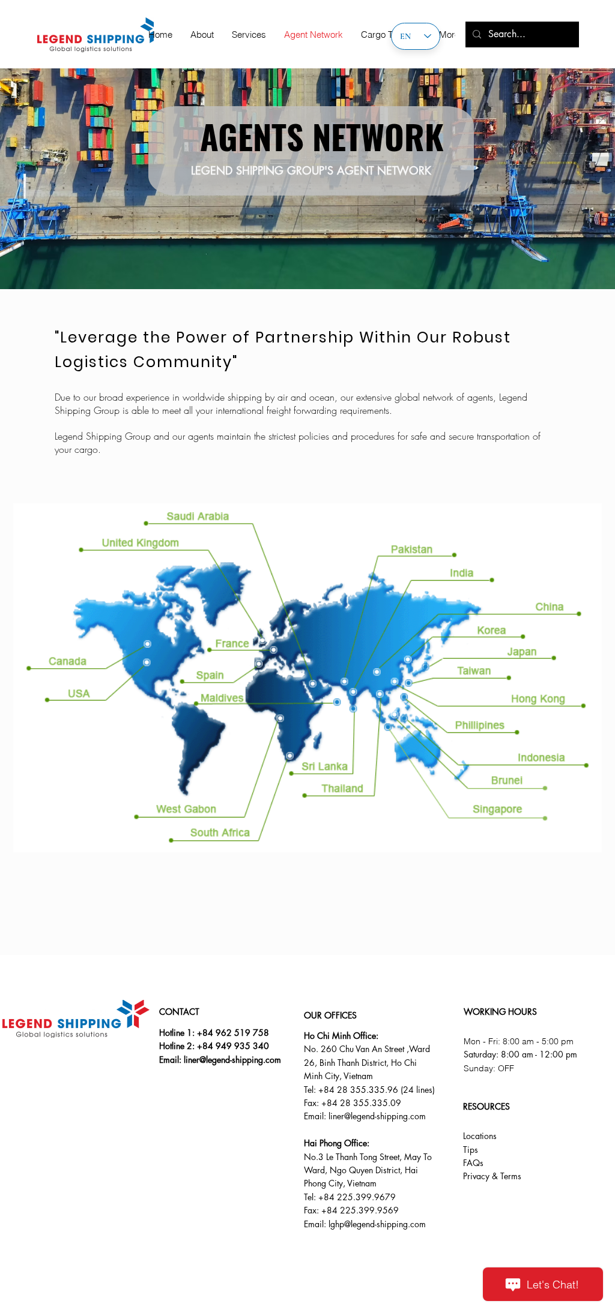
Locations (480, 1135)
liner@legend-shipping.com (232, 1059)
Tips (470, 1149)
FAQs (473, 1162)
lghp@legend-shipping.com (377, 1224)
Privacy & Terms (492, 1176)
